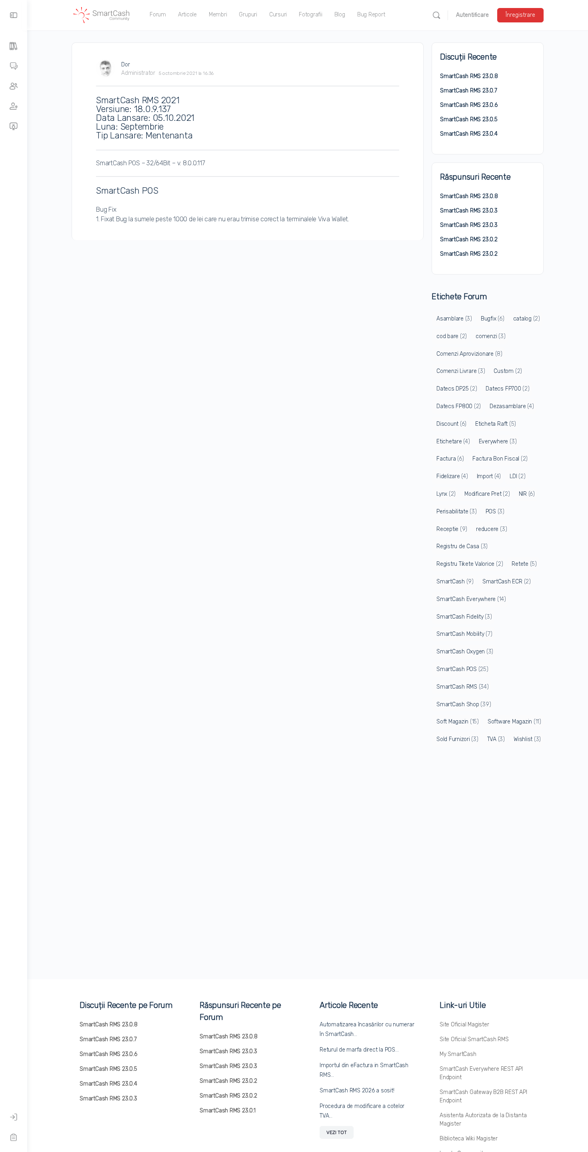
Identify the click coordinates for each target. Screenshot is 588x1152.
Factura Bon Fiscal (500, 458)
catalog (526, 318)
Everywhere (498, 441)
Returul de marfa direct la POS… (359, 1049)
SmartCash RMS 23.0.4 (469, 133)
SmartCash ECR (506, 581)
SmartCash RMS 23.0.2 (469, 239)
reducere (491, 529)
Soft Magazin (457, 721)
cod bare (451, 336)
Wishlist (527, 739)
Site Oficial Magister (464, 1024)
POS (495, 511)
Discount (451, 424)
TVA (496, 739)
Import (489, 476)
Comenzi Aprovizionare (469, 354)
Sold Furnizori (457, 739)
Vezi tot (336, 1132)
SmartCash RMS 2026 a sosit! (357, 1090)
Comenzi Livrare (460, 371)
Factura (450, 458)
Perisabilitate (456, 511)
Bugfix (492, 318)
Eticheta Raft (495, 424)
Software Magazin (514, 721)
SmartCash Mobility (464, 634)
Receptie (451, 529)
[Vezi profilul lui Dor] (105, 68)
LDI (517, 476)
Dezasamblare (512, 406)
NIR (527, 494)
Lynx (446, 494)
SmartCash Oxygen (464, 651)
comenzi (490, 336)
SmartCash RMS (462, 686)
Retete (524, 564)
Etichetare (453, 441)
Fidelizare (452, 476)
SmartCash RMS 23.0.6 (469, 105)
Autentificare (472, 15)
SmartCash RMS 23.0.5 (469, 119)
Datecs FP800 (458, 406)
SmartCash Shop (463, 704)
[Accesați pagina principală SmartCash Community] (102, 14)
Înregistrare (520, 15)
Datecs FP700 (507, 388)
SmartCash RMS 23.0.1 (228, 1110)
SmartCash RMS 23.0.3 (469, 210)
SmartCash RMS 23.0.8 (469, 76)
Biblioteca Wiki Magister (469, 1138)
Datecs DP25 (456, 388)
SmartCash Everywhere (471, 599)
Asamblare (454, 318)
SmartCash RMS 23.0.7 (468, 90)
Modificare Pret (487, 494)
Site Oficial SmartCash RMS (474, 1039)
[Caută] (436, 15)
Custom (508, 371)
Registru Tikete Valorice (469, 564)
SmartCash (455, 581)
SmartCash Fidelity (464, 616)
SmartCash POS (462, 669)
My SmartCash (458, 1054)
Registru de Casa (462, 546)
